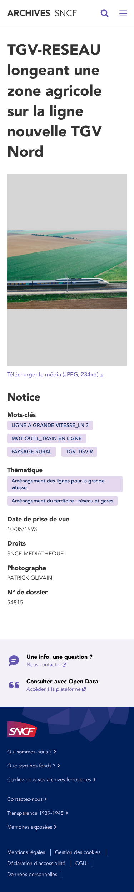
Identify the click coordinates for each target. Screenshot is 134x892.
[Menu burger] (123, 13)
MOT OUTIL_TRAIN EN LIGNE (46, 438)
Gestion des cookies (77, 852)
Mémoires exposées (29, 827)
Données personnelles (32, 874)
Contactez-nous (25, 799)
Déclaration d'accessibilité (36, 863)
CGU (80, 863)
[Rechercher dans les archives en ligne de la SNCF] (105, 13)
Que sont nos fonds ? (31, 766)
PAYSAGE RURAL (31, 452)
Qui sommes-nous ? (29, 752)
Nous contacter (43, 665)
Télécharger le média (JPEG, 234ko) (52, 374)
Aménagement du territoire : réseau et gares (62, 501)
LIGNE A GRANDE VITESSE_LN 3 (50, 425)
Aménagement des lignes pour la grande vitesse (58, 484)
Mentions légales (26, 852)
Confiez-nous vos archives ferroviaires (49, 780)
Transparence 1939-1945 (35, 813)
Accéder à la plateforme (53, 689)
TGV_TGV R (79, 452)
